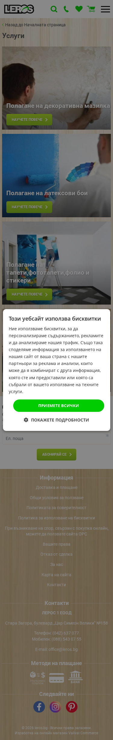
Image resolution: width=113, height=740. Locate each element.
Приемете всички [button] (58, 405)
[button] (56, 419)
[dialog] (56, 370)
